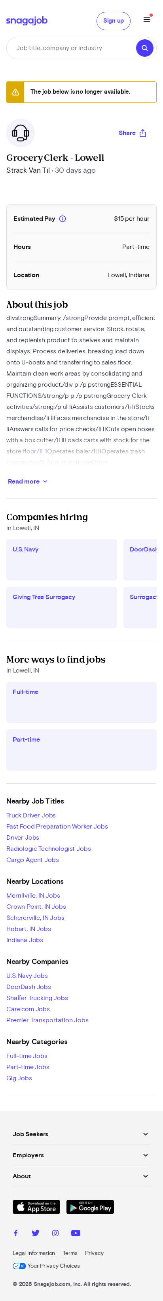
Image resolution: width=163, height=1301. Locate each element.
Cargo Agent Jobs (32, 860)
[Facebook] (16, 1234)
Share (127, 133)
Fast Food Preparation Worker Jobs (57, 826)
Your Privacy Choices (54, 1266)
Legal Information (34, 1253)
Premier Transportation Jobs (47, 1020)
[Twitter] (36, 1234)
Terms (70, 1253)
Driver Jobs (22, 838)
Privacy (94, 1253)
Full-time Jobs (26, 1056)
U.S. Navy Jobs (27, 976)
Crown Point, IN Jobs (36, 907)
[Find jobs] (145, 48)
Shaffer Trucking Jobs (37, 998)
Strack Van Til (28, 170)
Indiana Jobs (24, 940)
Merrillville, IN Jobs (33, 895)
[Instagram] (55, 1234)
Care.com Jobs (28, 1009)
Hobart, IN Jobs (28, 929)
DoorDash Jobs (28, 987)
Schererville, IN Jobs (35, 918)
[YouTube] (75, 1234)
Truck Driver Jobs (31, 815)
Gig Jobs (19, 1078)
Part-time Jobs (27, 1067)
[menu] (147, 21)
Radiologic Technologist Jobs (48, 849)
